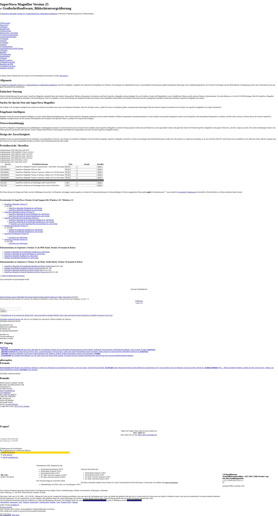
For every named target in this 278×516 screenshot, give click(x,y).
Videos (60, 297)
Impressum (53, 297)
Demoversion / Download (9, 33)
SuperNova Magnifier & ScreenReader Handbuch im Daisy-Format (27, 266)
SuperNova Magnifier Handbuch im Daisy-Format (21, 270)
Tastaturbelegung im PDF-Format (11, 48)
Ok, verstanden (5, 515)
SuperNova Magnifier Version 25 (15, 204)
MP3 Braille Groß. (52, 368)
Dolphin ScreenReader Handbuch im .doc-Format (26, 232)
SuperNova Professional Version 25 (16, 233)
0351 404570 (8, 455)
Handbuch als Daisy (7, 68)
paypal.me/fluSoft (12, 404)
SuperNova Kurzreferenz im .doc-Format (43, 224)
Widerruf (26, 502)
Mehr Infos (15, 515)
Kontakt (35, 297)
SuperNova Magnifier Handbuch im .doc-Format (25, 210)
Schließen (14, 505)
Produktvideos (5, 56)
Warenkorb (67, 297)
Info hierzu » (64, 76)
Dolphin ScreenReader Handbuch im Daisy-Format (22, 268)
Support (14, 297)
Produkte (8, 297)
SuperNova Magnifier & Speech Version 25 (19, 212)
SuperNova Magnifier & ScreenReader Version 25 (21, 218)
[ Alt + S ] (139, 303)
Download (28, 297)
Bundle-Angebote (6, 60)
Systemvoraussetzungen (8, 37)
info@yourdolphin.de (7, 391)
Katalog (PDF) (66, 502)
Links (58, 502)
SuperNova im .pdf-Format (20, 224)
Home (2, 297)
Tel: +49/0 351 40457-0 (8, 394)
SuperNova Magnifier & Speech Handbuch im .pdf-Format (29, 214)
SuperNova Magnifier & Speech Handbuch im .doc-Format (29, 216)
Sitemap (75, 502)
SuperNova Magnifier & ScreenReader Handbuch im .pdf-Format (31, 220)
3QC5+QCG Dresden (21, 406)
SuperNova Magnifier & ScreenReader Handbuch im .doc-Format (31, 222)
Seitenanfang (4, 502)
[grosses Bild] (29, 14)
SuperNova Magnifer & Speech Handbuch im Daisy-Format (25, 272)
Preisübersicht (5, 29)
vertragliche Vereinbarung (187, 192)
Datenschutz (34, 502)
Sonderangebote (44, 297)
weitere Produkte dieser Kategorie (12, 276)
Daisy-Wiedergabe (155, 368)
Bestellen (3, 52)
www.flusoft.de (5, 393)
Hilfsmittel (20, 297)
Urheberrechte (44, 502)
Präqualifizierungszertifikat (237, 476)
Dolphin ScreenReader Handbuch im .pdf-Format (26, 230)
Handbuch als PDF (6, 64)
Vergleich (3, 41)
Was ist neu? (4, 25)
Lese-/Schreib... (29, 370)
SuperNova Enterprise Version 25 (15, 239)
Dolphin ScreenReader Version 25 (16, 226)
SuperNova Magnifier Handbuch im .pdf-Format (25, 208)
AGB (20, 502)
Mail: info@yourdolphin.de (147, 435)
